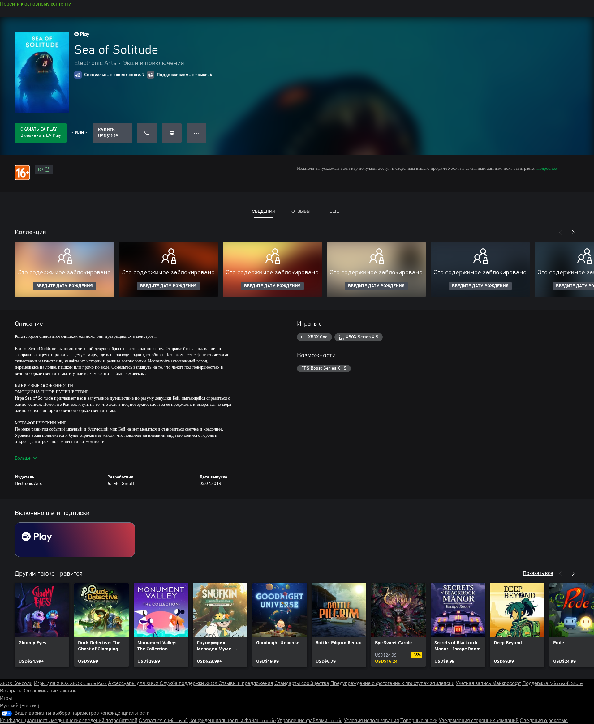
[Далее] (573, 232)
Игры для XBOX (52, 683)
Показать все (538, 573)
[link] (42, 625)
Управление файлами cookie (309, 720)
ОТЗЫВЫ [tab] (300, 211)
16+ (41, 169)
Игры (6, 698)
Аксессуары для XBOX (134, 683)
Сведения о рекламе (544, 720)
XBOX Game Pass (88, 683)
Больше (23, 458)
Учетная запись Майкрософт (488, 683)
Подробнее (546, 168)
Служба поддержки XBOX (189, 683)
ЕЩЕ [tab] (334, 211)
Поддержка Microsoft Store (552, 683)
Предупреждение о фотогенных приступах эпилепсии (392, 683)
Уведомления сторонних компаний (479, 720)
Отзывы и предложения (245, 683)
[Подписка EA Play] (75, 539)
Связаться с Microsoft (163, 720)
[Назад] (560, 232)
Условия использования (371, 720)
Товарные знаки (418, 720)
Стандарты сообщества (301, 683)
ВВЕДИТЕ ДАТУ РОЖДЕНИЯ (64, 286)
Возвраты (11, 690)
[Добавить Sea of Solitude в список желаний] (147, 133)
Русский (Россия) (19, 705)
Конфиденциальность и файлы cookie (232, 720)
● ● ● (197, 133)
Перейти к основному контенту (35, 3)
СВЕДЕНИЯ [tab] (263, 211)
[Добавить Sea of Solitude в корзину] (172, 133)
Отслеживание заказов (50, 690)
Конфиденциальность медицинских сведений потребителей (68, 720)
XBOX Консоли (16, 683)
